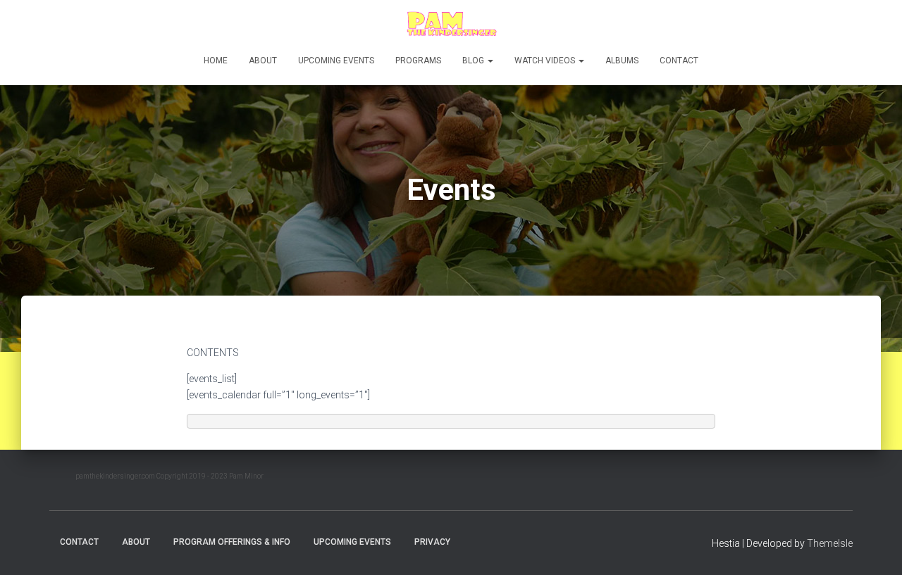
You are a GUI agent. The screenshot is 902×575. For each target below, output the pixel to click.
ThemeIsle (830, 543)
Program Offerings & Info (231, 542)
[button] (489, 60)
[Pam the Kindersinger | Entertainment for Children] (450, 24)
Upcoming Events (336, 60)
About (263, 60)
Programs (418, 60)
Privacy (432, 542)
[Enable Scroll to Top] (874, 546)
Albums (621, 60)
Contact (679, 60)
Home (216, 60)
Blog (474, 60)
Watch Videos (545, 60)
